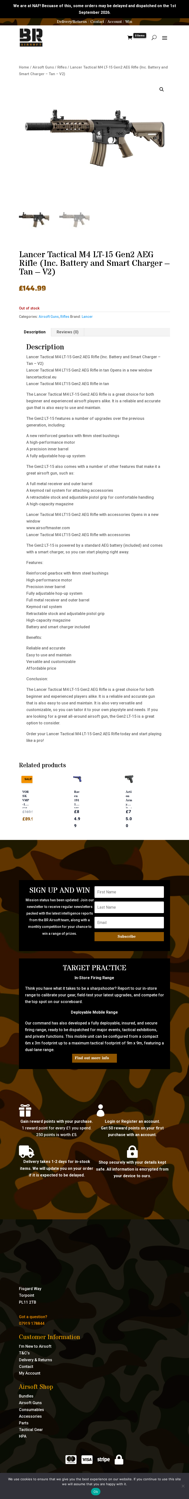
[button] (161, 89)
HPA (22, 1436)
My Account (29, 1373)
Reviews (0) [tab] (68, 332)
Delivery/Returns (72, 21)
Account (115, 21)
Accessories (30, 1416)
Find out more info (92, 1058)
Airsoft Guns (43, 67)
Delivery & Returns (35, 1360)
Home (24, 67)
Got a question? (33, 1316)
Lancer (87, 317)
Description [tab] (35, 332)
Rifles (62, 67)
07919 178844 (31, 1323)
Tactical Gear (31, 1429)
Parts (24, 1423)
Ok (96, 1492)
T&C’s (24, 1353)
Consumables (31, 1409)
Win (128, 21)
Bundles (26, 1396)
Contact (97, 21)
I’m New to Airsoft (35, 1346)
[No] (182, 1485)
